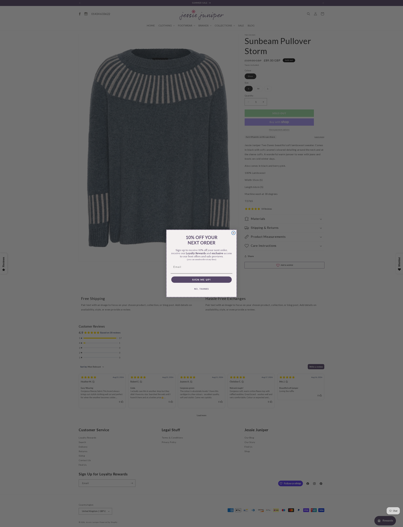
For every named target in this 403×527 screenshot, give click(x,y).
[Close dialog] (233, 233)
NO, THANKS (201, 289)
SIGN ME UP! (201, 279)
